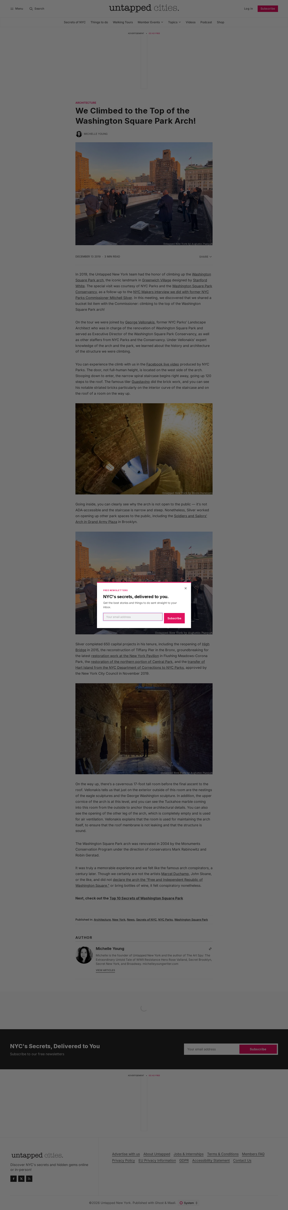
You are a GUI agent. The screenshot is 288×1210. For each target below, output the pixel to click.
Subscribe (174, 618)
